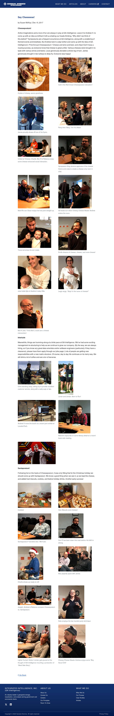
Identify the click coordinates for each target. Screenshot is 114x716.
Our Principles (45, 700)
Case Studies (80, 698)
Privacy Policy (103, 714)
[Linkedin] (11, 704)
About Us (43, 693)
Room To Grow (45, 703)
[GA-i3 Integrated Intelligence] (14, 4)
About (83, 4)
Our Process (80, 695)
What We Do (60, 4)
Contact (106, 4)
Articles (73, 4)
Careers (93, 4)
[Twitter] (6, 704)
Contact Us (44, 695)
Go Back (22, 675)
